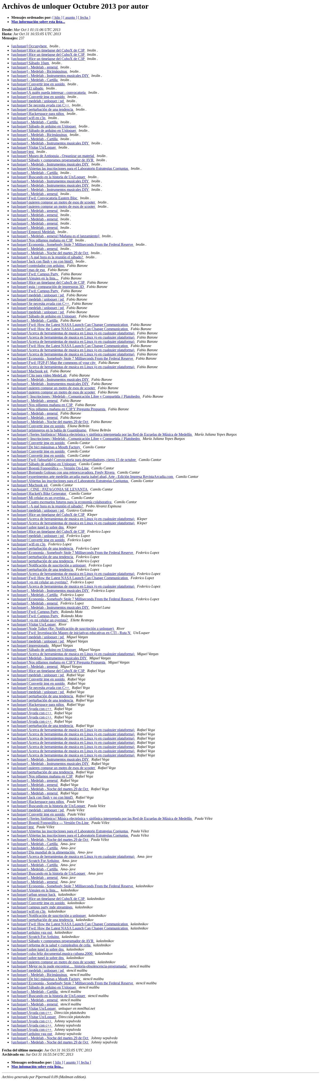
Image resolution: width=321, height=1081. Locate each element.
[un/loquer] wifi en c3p (28, 118)
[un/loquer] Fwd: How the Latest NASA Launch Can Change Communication (70, 325)
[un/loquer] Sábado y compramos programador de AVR (52, 160)
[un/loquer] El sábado (27, 88)
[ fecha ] (84, 17)
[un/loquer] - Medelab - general (35, 67)
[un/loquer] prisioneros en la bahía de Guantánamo (49, 430)
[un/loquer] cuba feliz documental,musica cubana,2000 (52, 954)
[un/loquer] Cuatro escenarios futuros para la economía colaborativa (61, 502)
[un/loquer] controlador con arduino (38, 266)
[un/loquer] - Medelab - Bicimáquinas (39, 71)
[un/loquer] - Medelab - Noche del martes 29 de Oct (50, 253)
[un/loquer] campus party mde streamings (42, 907)
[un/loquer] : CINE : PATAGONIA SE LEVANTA (49, 489)
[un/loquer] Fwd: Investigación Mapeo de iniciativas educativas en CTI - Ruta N (71, 633)
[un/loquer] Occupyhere (29, 46)
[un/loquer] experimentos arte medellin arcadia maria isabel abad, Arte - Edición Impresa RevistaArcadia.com (92, 477)
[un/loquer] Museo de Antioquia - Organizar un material (53, 156)
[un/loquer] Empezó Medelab (33, 232)
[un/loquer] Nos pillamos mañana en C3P (42, 240)
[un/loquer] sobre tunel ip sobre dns (38, 527)
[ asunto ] (70, 17)
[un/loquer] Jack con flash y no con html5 (42, 261)
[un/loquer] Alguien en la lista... (35, 278)
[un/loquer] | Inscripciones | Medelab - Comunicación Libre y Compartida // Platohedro (76, 396)
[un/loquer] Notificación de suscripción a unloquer (49, 565)
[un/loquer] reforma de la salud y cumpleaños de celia (51, 945)
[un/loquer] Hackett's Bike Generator (39, 493)
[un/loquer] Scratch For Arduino (35, 861)
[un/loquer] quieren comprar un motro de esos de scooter (53, 202)
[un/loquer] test (23, 152)
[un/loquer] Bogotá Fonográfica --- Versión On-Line (50, 468)
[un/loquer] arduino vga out (32, 932)
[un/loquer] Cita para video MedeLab (39, 375)
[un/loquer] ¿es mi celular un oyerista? (40, 582)
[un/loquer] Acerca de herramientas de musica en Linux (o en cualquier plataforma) (73, 333)
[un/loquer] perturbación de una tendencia (42, 109)
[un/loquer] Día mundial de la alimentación (43, 852)
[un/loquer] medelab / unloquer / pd (38, 101)
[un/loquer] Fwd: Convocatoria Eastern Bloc (44, 198)
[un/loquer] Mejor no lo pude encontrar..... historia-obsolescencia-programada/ (69, 966)
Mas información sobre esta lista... (38, 22)
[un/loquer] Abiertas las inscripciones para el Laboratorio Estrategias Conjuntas (70, 168)
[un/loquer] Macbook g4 (29, 371)
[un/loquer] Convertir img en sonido (38, 84)
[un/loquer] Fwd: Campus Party (35, 274)
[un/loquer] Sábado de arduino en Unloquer (44, 126)
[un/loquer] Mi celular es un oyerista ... (40, 498)
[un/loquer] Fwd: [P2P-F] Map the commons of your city (54, 363)
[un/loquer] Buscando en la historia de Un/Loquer (48, 177)
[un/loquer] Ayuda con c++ (31, 709)
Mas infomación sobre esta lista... (37, 1067)
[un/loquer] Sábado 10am (30, 63)
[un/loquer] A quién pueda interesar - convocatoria (48, 92)
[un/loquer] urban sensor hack (33, 894)
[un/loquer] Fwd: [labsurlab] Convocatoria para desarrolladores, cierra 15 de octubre (74, 460)
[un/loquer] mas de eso (28, 270)
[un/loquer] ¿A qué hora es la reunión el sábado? (47, 257)
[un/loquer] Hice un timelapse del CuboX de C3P (48, 50)
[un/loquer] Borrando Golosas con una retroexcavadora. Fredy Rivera (63, 472)
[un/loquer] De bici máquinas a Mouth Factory (46, 447)
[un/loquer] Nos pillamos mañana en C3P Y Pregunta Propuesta (58, 409)
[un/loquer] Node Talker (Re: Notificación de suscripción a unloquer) (63, 629)
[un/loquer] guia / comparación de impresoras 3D (48, 287)
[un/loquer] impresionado (30, 645)
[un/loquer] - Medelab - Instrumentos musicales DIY (50, 76)
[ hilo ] (57, 17)
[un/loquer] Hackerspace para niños (38, 114)
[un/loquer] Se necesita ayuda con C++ (40, 105)
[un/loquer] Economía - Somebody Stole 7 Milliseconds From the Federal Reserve (72, 244)
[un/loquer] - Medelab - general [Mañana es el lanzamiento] (55, 236)
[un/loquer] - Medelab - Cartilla (35, 80)
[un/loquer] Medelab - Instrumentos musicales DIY (49, 658)
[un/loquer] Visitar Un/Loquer (34, 147)
